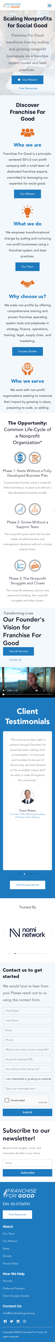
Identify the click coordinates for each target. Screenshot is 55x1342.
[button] (49, 5)
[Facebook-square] (5, 1321)
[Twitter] (11, 1321)
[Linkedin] (18, 1321)
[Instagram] (24, 1321)
